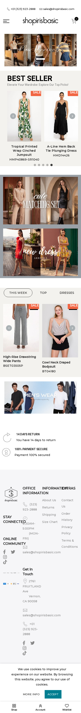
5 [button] (51, 164)
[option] (24, 126)
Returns (48, 507)
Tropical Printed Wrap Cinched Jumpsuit (24, 151)
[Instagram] (5, 557)
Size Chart (50, 522)
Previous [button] (13, 116)
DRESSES (67, 293)
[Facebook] (5, 551)
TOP (43, 293)
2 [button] (38, 164)
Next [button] (72, 116)
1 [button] (34, 164)
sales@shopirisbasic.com (58, 9)
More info (31, 694)
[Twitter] (13, 551)
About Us (49, 500)
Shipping (49, 515)
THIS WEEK (18, 293)
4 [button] (47, 164)
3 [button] (43, 164)
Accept (53, 694)
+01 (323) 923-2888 (23, 9)
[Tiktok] (5, 562)
